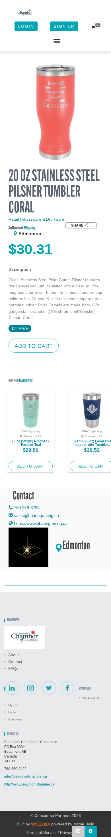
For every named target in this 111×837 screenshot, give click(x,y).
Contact (15, 661)
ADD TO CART (34, 346)
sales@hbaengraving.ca (36, 515)
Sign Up (64, 26)
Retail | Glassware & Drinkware (36, 219)
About (13, 655)
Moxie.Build (83, 824)
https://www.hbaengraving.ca (40, 523)
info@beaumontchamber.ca (25, 776)
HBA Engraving (28, 228)
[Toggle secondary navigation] (57, 41)
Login (26, 26)
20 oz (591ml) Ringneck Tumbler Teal (31, 443)
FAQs (13, 668)
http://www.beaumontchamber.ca (29, 784)
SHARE (77, 225)
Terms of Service (41, 832)
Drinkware (20, 328)
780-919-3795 (26, 507)
